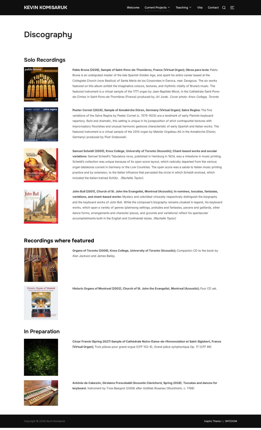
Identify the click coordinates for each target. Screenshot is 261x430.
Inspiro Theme (212, 421)
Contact (213, 7)
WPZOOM (231, 421)
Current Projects (156, 7)
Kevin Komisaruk (45, 7)
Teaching (182, 7)
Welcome (133, 7)
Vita (200, 7)
